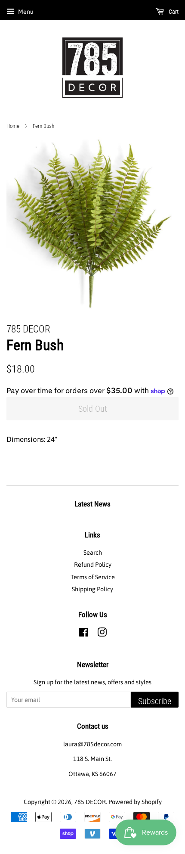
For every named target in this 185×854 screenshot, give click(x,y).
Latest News (92, 504)
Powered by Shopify (135, 801)
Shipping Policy (92, 589)
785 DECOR (90, 801)
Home (12, 126)
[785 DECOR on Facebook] (84, 633)
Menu (25, 11)
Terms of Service (93, 577)
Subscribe (154, 701)
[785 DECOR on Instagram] (102, 633)
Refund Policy (92, 564)
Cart (173, 11)
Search (92, 552)
